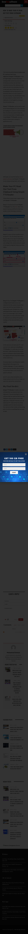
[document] (14, 467)
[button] (25, 454)
